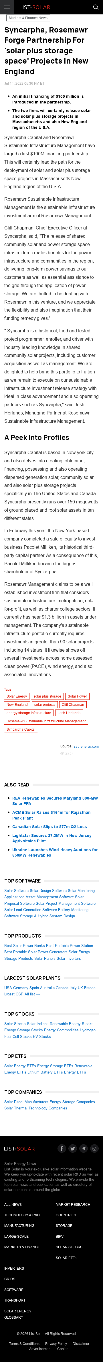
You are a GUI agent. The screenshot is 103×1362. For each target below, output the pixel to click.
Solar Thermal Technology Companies (35, 1108)
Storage (64, 1226)
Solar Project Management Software (66, 903)
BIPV (60, 1237)
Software (13, 1290)
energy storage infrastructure (29, 713)
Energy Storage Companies (72, 1102)
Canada (62, 988)
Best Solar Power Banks (24, 946)
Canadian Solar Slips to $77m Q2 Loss (49, 826)
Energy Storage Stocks (23, 1030)
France (90, 988)
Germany (20, 988)
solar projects (44, 705)
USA (8, 988)
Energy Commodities (61, 1030)
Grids (9, 1279)
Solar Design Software (48, 891)
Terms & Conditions (24, 1344)
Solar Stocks (15, 1024)
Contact (63, 1349)
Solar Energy (17, 696)
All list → (32, 994)
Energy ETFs (75, 1072)
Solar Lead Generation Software (30, 910)
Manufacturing (19, 1226)
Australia (47, 988)
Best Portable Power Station (69, 946)
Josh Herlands (69, 713)
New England (17, 705)
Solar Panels (45, 958)
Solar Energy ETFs (20, 1066)
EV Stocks (42, 1036)
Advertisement (40, 1349)
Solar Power (77, 696)
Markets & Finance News (28, 18)
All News (13, 1205)
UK (80, 988)
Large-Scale (16, 1237)
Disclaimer (81, 1344)
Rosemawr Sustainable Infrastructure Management (46, 721)
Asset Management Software (50, 897)
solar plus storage (47, 696)
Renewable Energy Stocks (72, 1024)
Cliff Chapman (73, 705)
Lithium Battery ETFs (45, 1072)
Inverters (14, 1268)
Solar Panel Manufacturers (26, 1102)
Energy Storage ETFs (55, 1066)
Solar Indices (38, 1024)
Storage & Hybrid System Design (47, 916)
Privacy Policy (56, 1344)
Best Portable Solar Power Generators (36, 952)
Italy (73, 988)
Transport (14, 1300)
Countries (66, 1215)
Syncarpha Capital (21, 729)
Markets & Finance (22, 1247)
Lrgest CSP (13, 994)
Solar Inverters (69, 958)
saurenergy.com (86, 747)
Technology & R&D (22, 1215)
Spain (34, 988)
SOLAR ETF (66, 1258)
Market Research (73, 1205)
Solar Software (16, 891)
